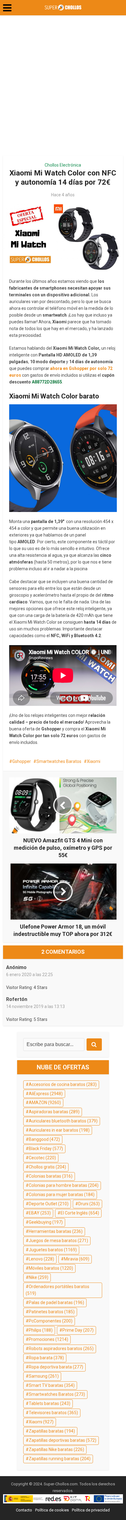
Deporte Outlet (49, 1203)
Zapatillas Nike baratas (56, 1449)
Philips (41, 1330)
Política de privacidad (91, 1510)
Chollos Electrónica (63, 165)
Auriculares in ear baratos (59, 1130)
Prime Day (78, 1330)
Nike (38, 1277)
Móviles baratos (51, 1268)
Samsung (44, 1376)
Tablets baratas (49, 1403)
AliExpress (46, 1093)
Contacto (24, 1510)
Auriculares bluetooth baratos (63, 1120)
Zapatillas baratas (52, 1431)
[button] (7, 8)
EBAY (40, 1212)
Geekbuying (46, 1222)
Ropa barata (46, 1357)
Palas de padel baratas (56, 1302)
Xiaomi (93, 761)
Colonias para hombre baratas (63, 1185)
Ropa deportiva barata (56, 1366)
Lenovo (41, 1258)
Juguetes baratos (53, 1249)
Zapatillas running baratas (60, 1458)
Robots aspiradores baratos (61, 1348)
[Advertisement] (63, 88)
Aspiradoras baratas (54, 1111)
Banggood (44, 1139)
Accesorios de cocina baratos (63, 1084)
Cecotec (42, 1157)
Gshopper (21, 761)
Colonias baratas (50, 1176)
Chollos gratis (47, 1166)
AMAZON (45, 1102)
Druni (89, 1203)
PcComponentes (50, 1320)
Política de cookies (52, 1510)
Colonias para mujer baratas (61, 1194)
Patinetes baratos (52, 1311)
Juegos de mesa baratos (58, 1240)
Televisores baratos (53, 1412)
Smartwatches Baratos (58, 761)
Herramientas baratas (56, 1231)
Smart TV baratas (52, 1385)
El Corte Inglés (80, 1212)
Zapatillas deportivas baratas (62, 1440)
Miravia (76, 1258)
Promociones (48, 1339)
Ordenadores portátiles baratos (57, 1290)
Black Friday (46, 1148)
